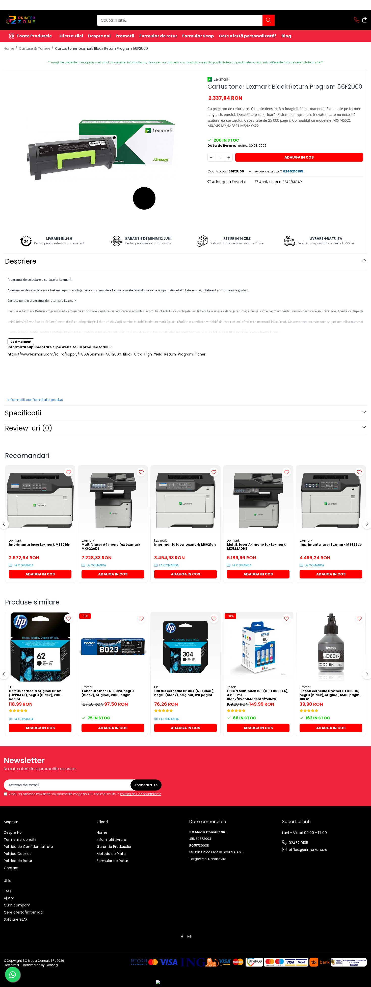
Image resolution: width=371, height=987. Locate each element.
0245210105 (298, 842)
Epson (231, 687)
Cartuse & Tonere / (36, 48)
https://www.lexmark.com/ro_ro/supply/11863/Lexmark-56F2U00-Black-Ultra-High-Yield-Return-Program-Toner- (107, 354)
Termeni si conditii (20, 839)
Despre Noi (13, 832)
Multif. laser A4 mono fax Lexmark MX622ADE (111, 547)
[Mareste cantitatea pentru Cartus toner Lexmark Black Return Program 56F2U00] (229, 157)
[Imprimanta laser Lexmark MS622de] (331, 500)
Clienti (102, 821)
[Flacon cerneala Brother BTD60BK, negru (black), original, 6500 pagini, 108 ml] (331, 647)
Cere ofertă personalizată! (247, 36)
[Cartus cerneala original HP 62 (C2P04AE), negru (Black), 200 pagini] (40, 647)
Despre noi (99, 36)
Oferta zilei (71, 36)
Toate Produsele (34, 36)
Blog (286, 36)
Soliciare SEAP (16, 919)
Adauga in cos (299, 157)
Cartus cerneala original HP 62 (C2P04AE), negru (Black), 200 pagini (35, 694)
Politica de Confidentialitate (140, 794)
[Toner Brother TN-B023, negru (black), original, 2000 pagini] (113, 647)
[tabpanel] (101, 149)
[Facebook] (182, 936)
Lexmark (15, 540)
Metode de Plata (111, 853)
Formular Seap (198, 36)
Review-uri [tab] (28, 428)
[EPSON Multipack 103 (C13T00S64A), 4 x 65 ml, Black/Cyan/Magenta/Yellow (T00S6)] (258, 647)
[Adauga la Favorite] (68, 472)
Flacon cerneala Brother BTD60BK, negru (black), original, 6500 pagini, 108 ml (330, 694)
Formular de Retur (112, 860)
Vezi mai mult (21, 342)
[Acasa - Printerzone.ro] (29, 20)
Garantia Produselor (114, 846)
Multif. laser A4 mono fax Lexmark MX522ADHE (256, 547)
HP (10, 687)
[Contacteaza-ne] (356, 20)
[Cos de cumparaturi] (364, 20)
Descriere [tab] (20, 261)
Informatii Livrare (111, 839)
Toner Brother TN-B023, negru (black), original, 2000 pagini (108, 693)
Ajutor (9, 898)
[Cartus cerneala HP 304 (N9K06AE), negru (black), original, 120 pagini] (185, 647)
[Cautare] (268, 20)
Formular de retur (158, 36)
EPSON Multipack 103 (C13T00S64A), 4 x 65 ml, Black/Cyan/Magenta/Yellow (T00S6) (257, 694)
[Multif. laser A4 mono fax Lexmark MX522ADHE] (258, 500)
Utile (7, 880)
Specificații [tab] (23, 413)
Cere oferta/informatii (23, 912)
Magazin (11, 821)
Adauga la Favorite (228, 181)
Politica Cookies (17, 853)
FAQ (7, 891)
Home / (11, 48)
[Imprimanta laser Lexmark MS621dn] (185, 500)
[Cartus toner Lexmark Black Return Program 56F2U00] (101, 149)
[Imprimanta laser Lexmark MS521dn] (40, 500)
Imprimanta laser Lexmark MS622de (331, 545)
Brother (87, 687)
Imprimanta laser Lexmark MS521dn (39, 545)
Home (102, 832)
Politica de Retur (18, 860)
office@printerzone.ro (307, 849)
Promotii (125, 36)
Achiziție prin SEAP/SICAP (280, 181)
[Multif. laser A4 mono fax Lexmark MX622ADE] (113, 500)
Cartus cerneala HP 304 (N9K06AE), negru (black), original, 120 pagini (184, 693)
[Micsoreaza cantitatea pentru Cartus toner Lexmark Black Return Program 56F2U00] (211, 157)
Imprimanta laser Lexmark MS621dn (185, 545)
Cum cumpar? (17, 905)
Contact (11, 867)
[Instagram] (189, 936)
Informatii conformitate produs (35, 399)
